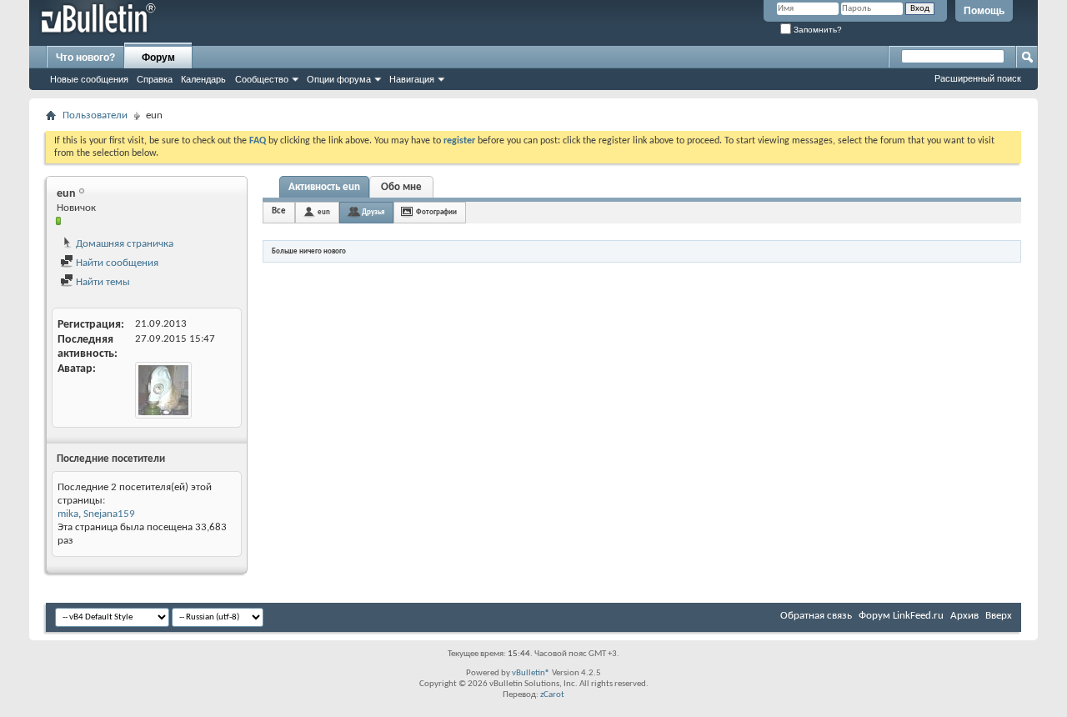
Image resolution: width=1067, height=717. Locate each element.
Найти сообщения (115, 263)
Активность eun (324, 187)
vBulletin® (531, 673)
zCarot (552, 694)
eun (324, 212)
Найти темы (101, 282)
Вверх (998, 615)
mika (68, 514)
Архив (964, 615)
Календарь (203, 79)
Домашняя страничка (123, 243)
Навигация (411, 79)
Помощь (984, 11)
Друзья (373, 212)
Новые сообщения (89, 79)
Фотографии (436, 212)
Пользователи (95, 115)
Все (279, 211)
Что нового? (85, 57)
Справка (155, 79)
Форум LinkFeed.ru (901, 615)
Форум (158, 57)
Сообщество (261, 79)
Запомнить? (816, 29)
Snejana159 (109, 514)
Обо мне (401, 187)
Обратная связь (816, 615)
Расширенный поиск (977, 78)
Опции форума (339, 79)
